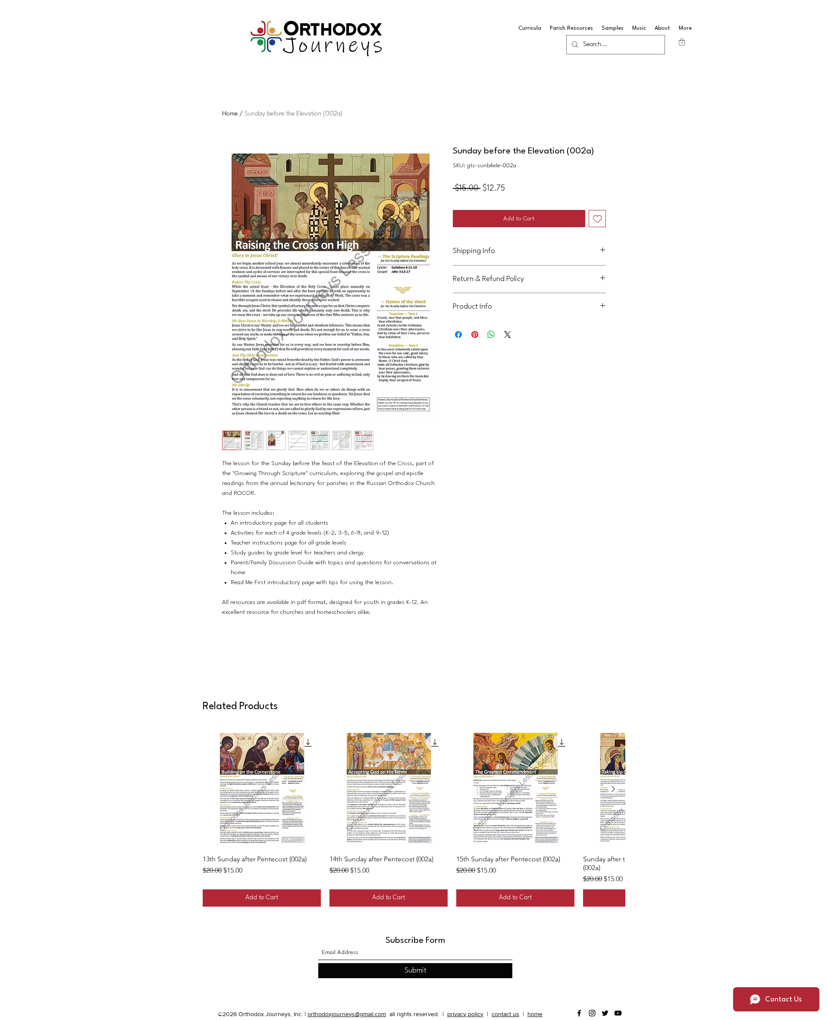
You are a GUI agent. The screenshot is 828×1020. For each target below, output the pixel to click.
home (535, 1014)
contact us (505, 1014)
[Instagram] (592, 1013)
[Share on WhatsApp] (491, 334)
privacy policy (465, 1014)
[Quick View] (262, 789)
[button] (682, 42)
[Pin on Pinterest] (475, 334)
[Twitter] (605, 1013)
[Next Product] (613, 789)
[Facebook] (579, 1013)
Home (230, 114)
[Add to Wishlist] (597, 219)
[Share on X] (507, 334)
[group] (414, 818)
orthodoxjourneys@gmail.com (346, 1014)
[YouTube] (618, 1013)
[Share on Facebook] (458, 334)
